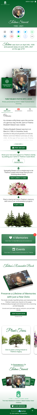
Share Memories (19, 406)
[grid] (18, 82)
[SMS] (18, 36)
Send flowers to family (18, 178)
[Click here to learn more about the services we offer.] (18, 395)
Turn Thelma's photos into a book (18, 99)
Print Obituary (19, 148)
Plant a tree (18, 205)
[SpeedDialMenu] (32, 410)
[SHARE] (25, 36)
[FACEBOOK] (12, 32)
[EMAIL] (12, 36)
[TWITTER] (25, 32)
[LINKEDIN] (5, 36)
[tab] (7, 110)
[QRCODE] (5, 32)
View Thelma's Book (18, 313)
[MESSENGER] (18, 32)
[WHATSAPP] (32, 32)
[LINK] (32, 36)
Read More (18, 144)
